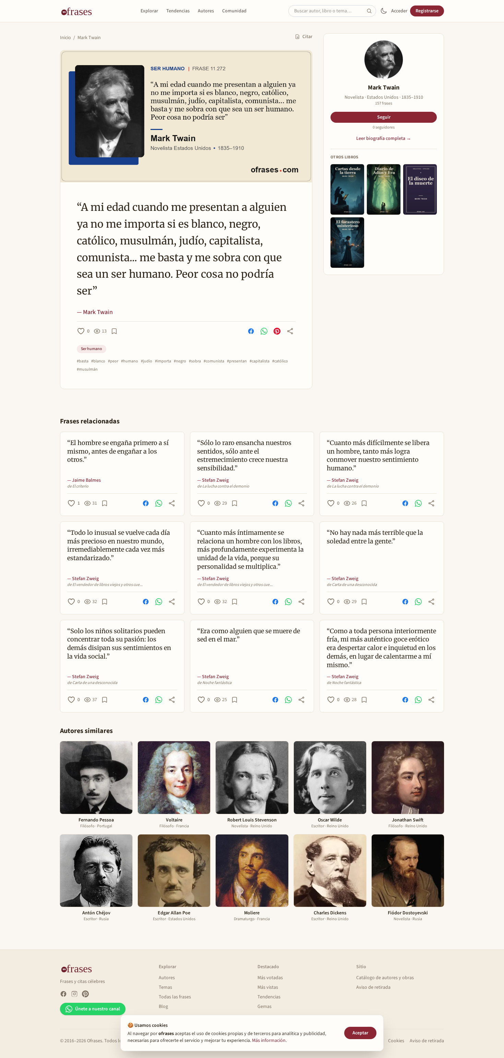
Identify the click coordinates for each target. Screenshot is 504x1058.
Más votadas (270, 977)
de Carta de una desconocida (352, 585)
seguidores (384, 127)
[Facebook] (63, 993)
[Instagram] (74, 993)
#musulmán (87, 369)
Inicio (65, 37)
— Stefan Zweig (213, 480)
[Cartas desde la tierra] (347, 189)
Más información (269, 1040)
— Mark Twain (95, 312)
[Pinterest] (85, 993)
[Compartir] (290, 331)
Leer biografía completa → (383, 138)
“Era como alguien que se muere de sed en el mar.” (248, 635)
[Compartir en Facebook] (250, 331)
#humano (129, 361)
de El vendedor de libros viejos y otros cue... (105, 585)
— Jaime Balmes (84, 480)
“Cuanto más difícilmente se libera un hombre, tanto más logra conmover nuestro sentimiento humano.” (378, 455)
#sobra (195, 361)
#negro (180, 361)
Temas (165, 987)
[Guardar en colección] (114, 331)
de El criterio (77, 486)
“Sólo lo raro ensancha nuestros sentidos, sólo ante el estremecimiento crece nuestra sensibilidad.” (244, 455)
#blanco (98, 361)
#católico (280, 361)
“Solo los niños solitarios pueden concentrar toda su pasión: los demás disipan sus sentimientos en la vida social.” (119, 643)
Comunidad (234, 11)
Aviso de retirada (373, 987)
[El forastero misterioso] (347, 242)
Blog (163, 1006)
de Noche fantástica (214, 683)
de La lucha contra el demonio (223, 486)
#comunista (214, 361)
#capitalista (259, 361)
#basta (82, 361)
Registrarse (427, 11)
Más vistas (267, 987)
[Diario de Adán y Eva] (383, 189)
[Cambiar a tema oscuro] (383, 11)
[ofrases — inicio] (79, 11)
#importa (163, 361)
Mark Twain (89, 37)
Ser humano (91, 349)
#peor (113, 361)
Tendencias (178, 11)
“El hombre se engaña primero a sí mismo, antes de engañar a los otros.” (118, 451)
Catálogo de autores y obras (385, 977)
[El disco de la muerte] (420, 189)
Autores (206, 11)
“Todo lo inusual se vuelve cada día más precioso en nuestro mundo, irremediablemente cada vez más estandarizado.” (118, 545)
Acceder (399, 11)
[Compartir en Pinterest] (277, 331)
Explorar (149, 11)
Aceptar (360, 1033)
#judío (146, 361)
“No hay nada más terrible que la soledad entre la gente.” (375, 537)
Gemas (264, 1006)
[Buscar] (371, 11)
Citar (307, 36)
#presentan (237, 361)
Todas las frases (175, 997)
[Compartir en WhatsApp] (264, 331)
